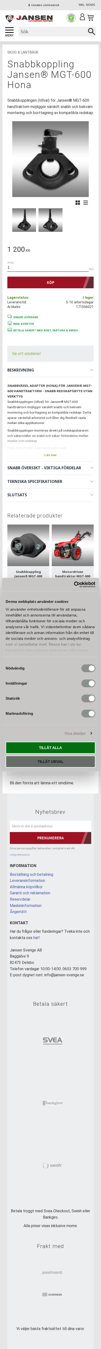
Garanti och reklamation (30, 893)
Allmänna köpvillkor (26, 887)
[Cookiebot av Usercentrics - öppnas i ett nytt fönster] (73, 584)
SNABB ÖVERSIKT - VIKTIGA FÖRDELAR (44, 468)
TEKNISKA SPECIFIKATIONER (34, 481)
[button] (9, 30)
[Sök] (91, 31)
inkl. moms (87, 5)
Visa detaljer (75, 733)
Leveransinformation (27, 880)
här (35, 937)
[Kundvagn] (90, 18)
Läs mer (50, 455)
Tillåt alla (50, 748)
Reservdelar (20, 899)
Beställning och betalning (31, 874)
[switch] (88, 683)
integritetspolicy (19, 854)
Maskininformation (25, 905)
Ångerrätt (18, 911)
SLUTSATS (17, 495)
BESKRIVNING (20, 370)
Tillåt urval (50, 762)
